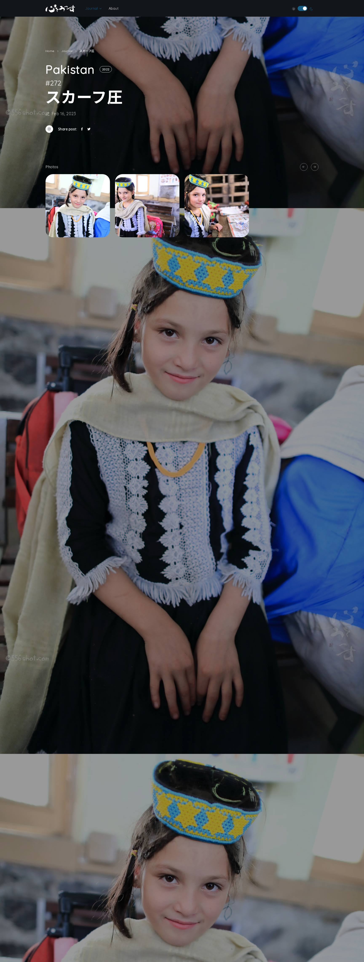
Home (50, 51)
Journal (91, 8)
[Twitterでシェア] (89, 129)
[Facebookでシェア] (82, 129)
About (114, 8)
